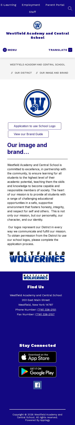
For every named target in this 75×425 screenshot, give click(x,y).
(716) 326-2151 (47, 309)
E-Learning (8, 4)
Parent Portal (55, 4)
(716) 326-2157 (45, 314)
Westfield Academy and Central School (37, 64)
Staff (32, 11)
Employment (31, 4)
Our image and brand (54, 72)
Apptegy (45, 420)
